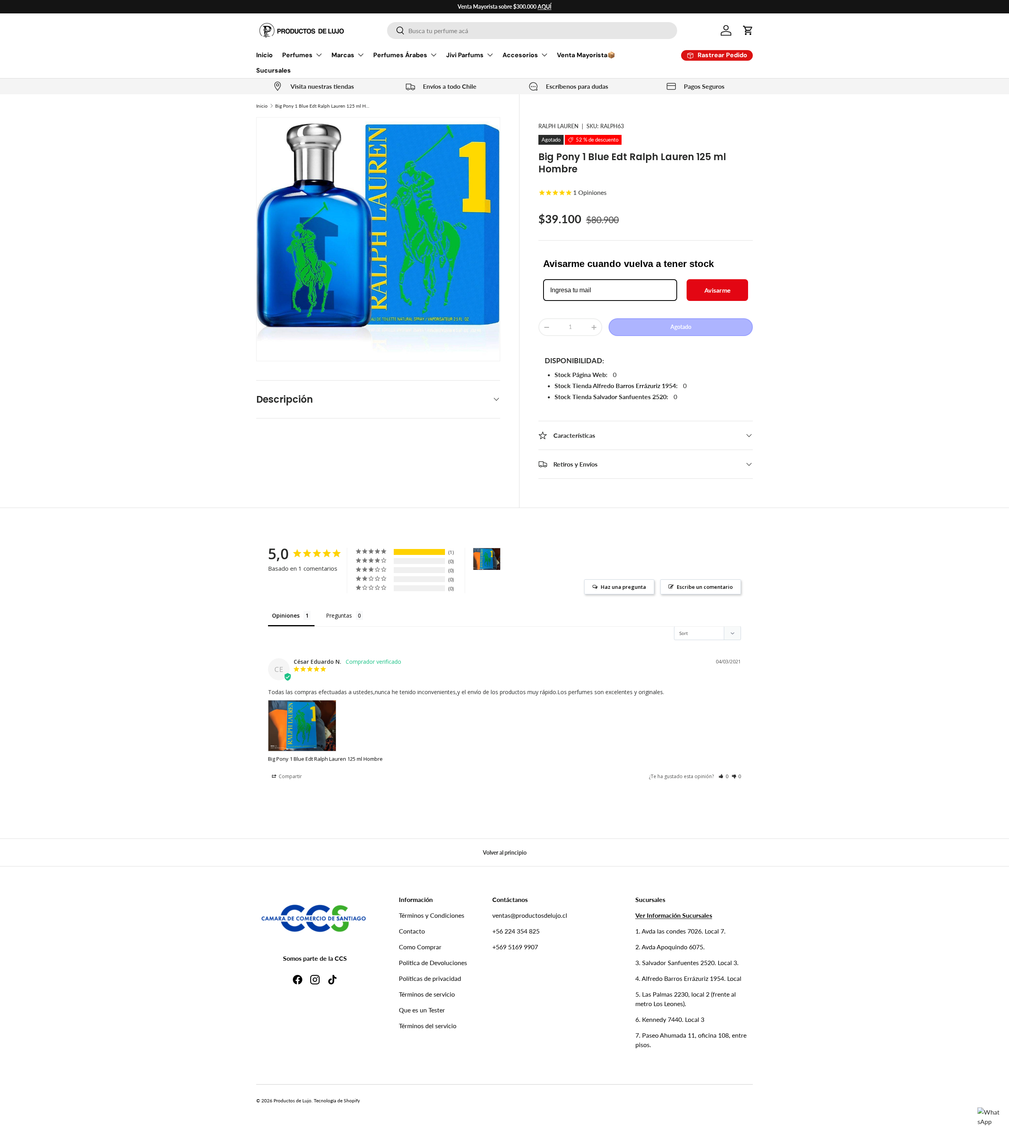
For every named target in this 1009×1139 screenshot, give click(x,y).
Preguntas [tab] (339, 615)
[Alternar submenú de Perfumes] (319, 55)
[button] (748, 30)
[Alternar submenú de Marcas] (360, 55)
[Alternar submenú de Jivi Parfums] (490, 55)
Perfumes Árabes (400, 55)
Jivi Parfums (465, 55)
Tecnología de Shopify (337, 1101)
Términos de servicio (427, 994)
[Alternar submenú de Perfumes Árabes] (433, 55)
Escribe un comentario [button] (705, 586)
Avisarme (717, 290)
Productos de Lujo (292, 1101)
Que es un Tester (422, 1010)
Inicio (264, 55)
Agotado (680, 327)
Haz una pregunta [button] (623, 586)
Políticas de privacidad (430, 978)
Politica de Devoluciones (433, 962)
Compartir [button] (289, 776)
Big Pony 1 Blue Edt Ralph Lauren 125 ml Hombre (322, 106)
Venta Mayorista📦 (586, 55)
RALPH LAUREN (558, 126)
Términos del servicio (427, 1025)
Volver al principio (505, 852)
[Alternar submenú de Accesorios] (544, 55)
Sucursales (273, 70)
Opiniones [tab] (286, 615)
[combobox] (532, 30)
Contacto (412, 931)
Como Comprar (420, 946)
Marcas (342, 55)
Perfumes (297, 55)
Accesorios (520, 55)
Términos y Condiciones (431, 915)
